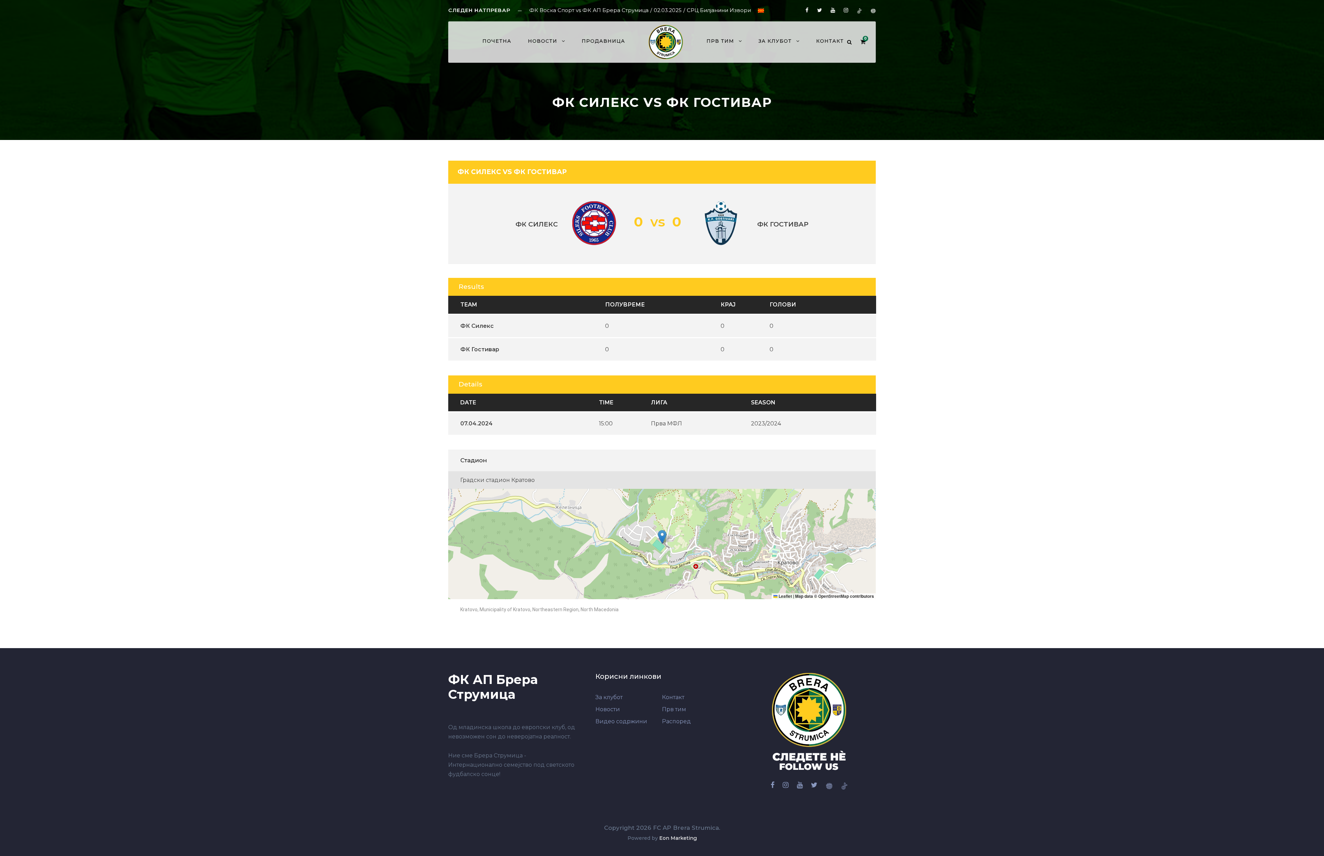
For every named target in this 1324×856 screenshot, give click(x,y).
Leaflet (785, 596)
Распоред (676, 721)
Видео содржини (621, 721)
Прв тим (674, 709)
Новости (542, 41)
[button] (662, 537)
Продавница (603, 41)
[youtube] (833, 10)
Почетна (496, 41)
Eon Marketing (678, 838)
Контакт (830, 41)
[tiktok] (859, 10)
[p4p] (873, 10)
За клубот (775, 41)
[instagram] (846, 10)
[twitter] (819, 10)
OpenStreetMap (833, 596)
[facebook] (807, 10)
